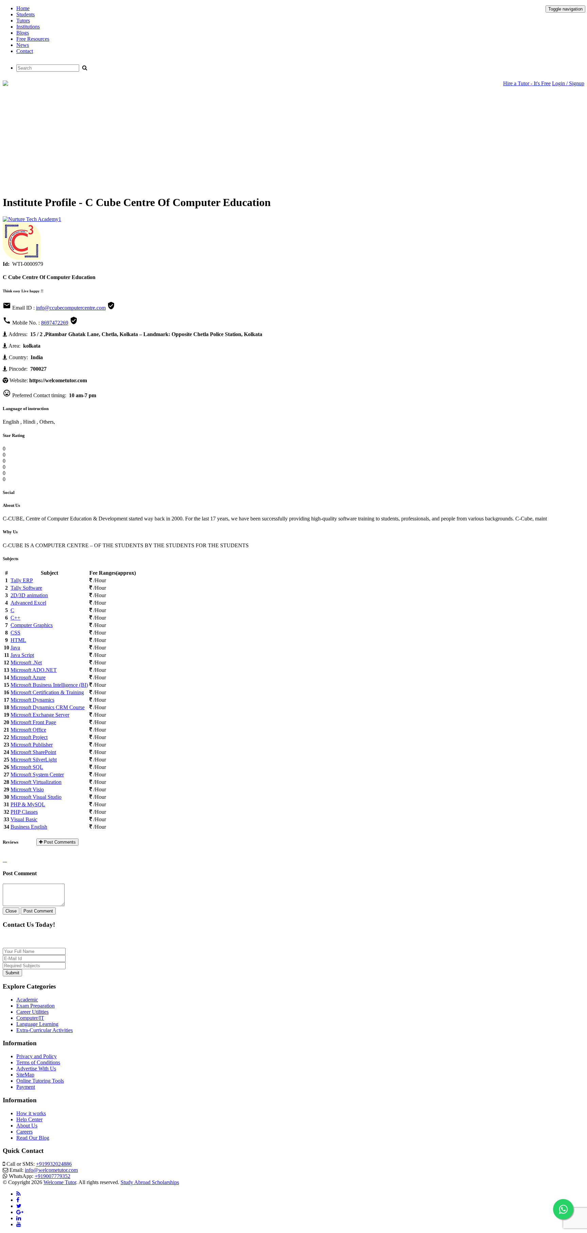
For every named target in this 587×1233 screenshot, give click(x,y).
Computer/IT (30, 1018)
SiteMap (25, 1075)
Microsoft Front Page (33, 722)
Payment (25, 1087)
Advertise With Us (36, 1068)
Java (15, 647)
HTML (18, 640)
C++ (15, 618)
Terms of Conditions (38, 1062)
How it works (31, 1113)
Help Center (29, 1119)
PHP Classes (24, 812)
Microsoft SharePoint (33, 752)
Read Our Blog (32, 1138)
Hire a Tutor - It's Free (527, 83)
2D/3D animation (29, 595)
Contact (24, 51)
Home (23, 8)
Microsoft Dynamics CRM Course (48, 707)
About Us (26, 1125)
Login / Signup (568, 83)
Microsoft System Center (37, 774)
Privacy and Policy (36, 1056)
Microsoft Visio (27, 789)
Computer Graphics (32, 625)
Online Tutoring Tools (40, 1081)
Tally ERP (22, 580)
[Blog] (18, 1194)
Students (25, 14)
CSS (15, 633)
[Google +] (19, 1212)
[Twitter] (18, 1206)
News (22, 45)
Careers (24, 1132)
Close (11, 911)
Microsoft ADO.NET (34, 670)
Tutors (23, 20)
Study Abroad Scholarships (150, 1182)
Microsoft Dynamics (32, 700)
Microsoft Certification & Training (47, 692)
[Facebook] (17, 1200)
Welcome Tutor (59, 1182)
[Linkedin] (18, 1218)
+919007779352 (52, 1176)
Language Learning (37, 1024)
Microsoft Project (29, 737)
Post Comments (59, 842)
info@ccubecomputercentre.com (71, 308)
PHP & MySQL (28, 804)
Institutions (28, 27)
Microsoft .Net (26, 662)
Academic (27, 999)
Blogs (22, 33)
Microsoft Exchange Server (40, 715)
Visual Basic (24, 819)
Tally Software (26, 588)
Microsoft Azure (28, 677)
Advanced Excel (28, 603)
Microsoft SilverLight (34, 759)
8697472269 (54, 323)
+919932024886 (54, 1164)
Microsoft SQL (27, 767)
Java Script (22, 655)
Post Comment (38, 911)
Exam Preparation (35, 1006)
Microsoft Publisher (32, 745)
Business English (29, 827)
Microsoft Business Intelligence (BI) (49, 685)
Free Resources (32, 39)
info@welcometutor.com (51, 1170)
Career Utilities (32, 1012)
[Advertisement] (293, 141)
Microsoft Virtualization (36, 782)
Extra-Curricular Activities (44, 1030)
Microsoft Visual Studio (36, 797)
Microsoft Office (28, 730)
